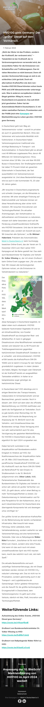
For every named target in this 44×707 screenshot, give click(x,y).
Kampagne (24, 113)
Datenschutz (22, 694)
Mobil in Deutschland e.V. (12, 241)
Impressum (22, 691)
